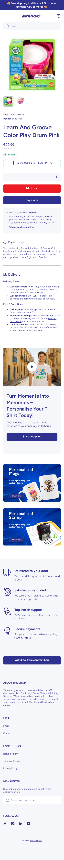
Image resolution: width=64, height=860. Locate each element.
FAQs (6, 726)
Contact (7, 733)
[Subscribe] (57, 800)
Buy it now (32, 200)
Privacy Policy (10, 768)
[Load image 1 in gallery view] (8, 101)
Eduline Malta (36, 840)
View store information (21, 227)
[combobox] (32, 26)
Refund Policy (10, 753)
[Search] (6, 26)
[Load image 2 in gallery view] (20, 100)
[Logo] (32, 16)
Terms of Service (12, 761)
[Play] (32, 367)
